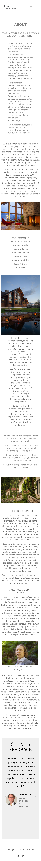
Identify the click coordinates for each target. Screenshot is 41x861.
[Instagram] (23, 856)
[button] (31, 7)
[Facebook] (18, 856)
